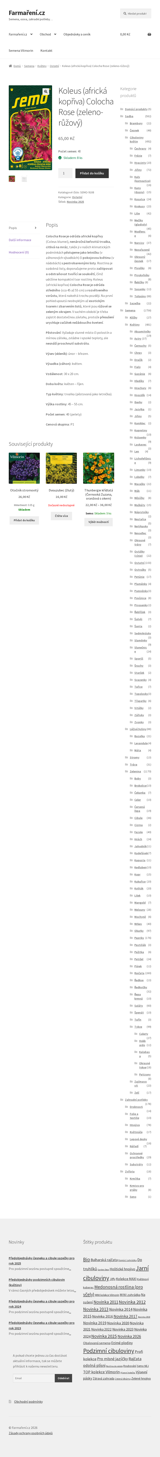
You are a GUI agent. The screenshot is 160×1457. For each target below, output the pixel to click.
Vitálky (139, 708)
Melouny (139, 910)
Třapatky (140, 701)
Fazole (138, 832)
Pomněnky (141, 591)
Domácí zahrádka (127, 1260)
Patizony (145, 1074)
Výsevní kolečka (127, 1372)
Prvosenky (141, 605)
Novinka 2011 (106, 1302)
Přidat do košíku (92, 173)
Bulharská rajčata (104, 1259)
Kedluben (140, 867)
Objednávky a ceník (77, 34)
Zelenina (135, 771)
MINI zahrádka (130, 1295)
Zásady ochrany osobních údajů (31, 1433)
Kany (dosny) (139, 190)
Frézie (138, 155)
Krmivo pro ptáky (137, 1188)
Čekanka (139, 793)
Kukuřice (140, 881)
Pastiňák (140, 945)
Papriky (139, 938)
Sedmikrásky (142, 633)
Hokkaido (142, 1043)
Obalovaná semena (96, 1343)
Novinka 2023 (123, 1329)
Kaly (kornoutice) (142, 179)
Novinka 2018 (144, 1317)
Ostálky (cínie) (139, 554)
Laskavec (140, 444)
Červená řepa (139, 809)
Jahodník (140, 846)
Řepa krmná (138, 996)
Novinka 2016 (102, 1316)
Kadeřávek (141, 853)
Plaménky (140, 584)
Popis (13, 228)
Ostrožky (140, 570)
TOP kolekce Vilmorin (101, 1371)
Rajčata (139, 973)
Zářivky (139, 715)
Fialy (137, 367)
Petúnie (139, 577)
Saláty (138, 1005)
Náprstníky (141, 512)
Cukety (143, 1034)
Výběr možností (99, 522)
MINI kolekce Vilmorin (107, 1295)
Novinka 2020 (118, 1323)
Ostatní (54, 66)
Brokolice (140, 785)
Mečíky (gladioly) (140, 222)
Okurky (139, 931)
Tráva (133, 764)
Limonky (139, 470)
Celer (137, 800)
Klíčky (133, 317)
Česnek (134, 130)
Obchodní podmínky (28, 1401)
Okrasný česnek (139, 259)
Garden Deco (103, 1269)
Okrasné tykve (144, 1065)
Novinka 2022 (101, 1329)
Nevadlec (140, 533)
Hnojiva (135, 1125)
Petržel (138, 959)
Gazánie (139, 374)
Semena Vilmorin (21, 50)
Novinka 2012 (132, 1302)
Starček (139, 673)
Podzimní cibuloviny (108, 1351)
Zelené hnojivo (141, 1378)
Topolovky (141, 694)
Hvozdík (139, 395)
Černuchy (140, 346)
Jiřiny (138, 170)
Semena (29, 66)
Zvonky (139, 722)
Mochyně (140, 917)
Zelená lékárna (123, 1378)
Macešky (139, 484)
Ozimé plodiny (122, 1343)
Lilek (137, 895)
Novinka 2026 (129, 1336)
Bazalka (139, 736)
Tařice (138, 687)
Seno (133, 1197)
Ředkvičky (140, 987)
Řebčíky (139, 282)
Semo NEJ (143, 1366)
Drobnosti (136, 1107)
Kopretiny (140, 430)
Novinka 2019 (94, 1322)
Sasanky (139, 289)
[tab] (24, 228)
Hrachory (140, 388)
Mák (137, 491)
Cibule (138, 818)
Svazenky (140, 680)
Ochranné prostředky (137, 1155)
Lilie (137, 213)
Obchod (45, 34)
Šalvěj (138, 619)
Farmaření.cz (27, 13)
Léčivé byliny (138, 729)
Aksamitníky (142, 331)
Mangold (140, 902)
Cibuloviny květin (137, 140)
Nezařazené (142, 250)
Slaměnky (140, 640)
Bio (86, 1259)
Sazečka (135, 303)
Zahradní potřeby (136, 1100)
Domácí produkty (136, 109)
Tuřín (137, 1019)
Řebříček (139, 612)
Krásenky (140, 437)
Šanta (138, 626)
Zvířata (130, 1171)
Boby (137, 778)
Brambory (136, 123)
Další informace (20, 240)
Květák (138, 888)
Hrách (138, 839)
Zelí (136, 1092)
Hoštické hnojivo (122, 1269)
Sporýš (138, 658)
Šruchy (138, 665)
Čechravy (140, 148)
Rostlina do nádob (114, 1366)
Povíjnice (140, 598)
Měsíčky (139, 498)
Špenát (139, 1012)
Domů (17, 66)
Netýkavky (141, 526)
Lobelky (139, 477)
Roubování (129, 1366)
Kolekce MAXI (126, 1279)
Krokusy (139, 206)
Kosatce (139, 199)
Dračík (138, 360)
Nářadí (134, 1146)
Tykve (138, 1027)
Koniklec (139, 423)
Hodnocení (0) (19, 252)
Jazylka (139, 409)
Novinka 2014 (120, 1309)
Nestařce (140, 519)
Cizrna (138, 825)
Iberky (138, 402)
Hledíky (139, 381)
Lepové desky (138, 1139)
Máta (137, 750)
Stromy (134, 757)
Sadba (129, 116)
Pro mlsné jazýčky (112, 1358)
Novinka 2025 (75, 202)
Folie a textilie (134, 1116)
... (70, 1269)
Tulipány (140, 296)
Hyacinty (140, 163)
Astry (137, 338)
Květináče (136, 1132)
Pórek (138, 966)
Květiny (42, 66)
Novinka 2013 (96, 1309)
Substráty (136, 1164)
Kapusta (139, 860)
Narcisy (139, 243)
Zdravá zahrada (103, 1378)
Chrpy (138, 353)
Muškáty (139, 505)
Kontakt (46, 50)
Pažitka (139, 952)
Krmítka (135, 1178)
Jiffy (112, 1279)
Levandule (141, 743)
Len (136, 451)
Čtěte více (61, 516)
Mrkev (138, 924)
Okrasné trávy (139, 542)
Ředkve (139, 980)
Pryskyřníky (141, 275)
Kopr (137, 874)
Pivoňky (139, 268)
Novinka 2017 (125, 1316)
